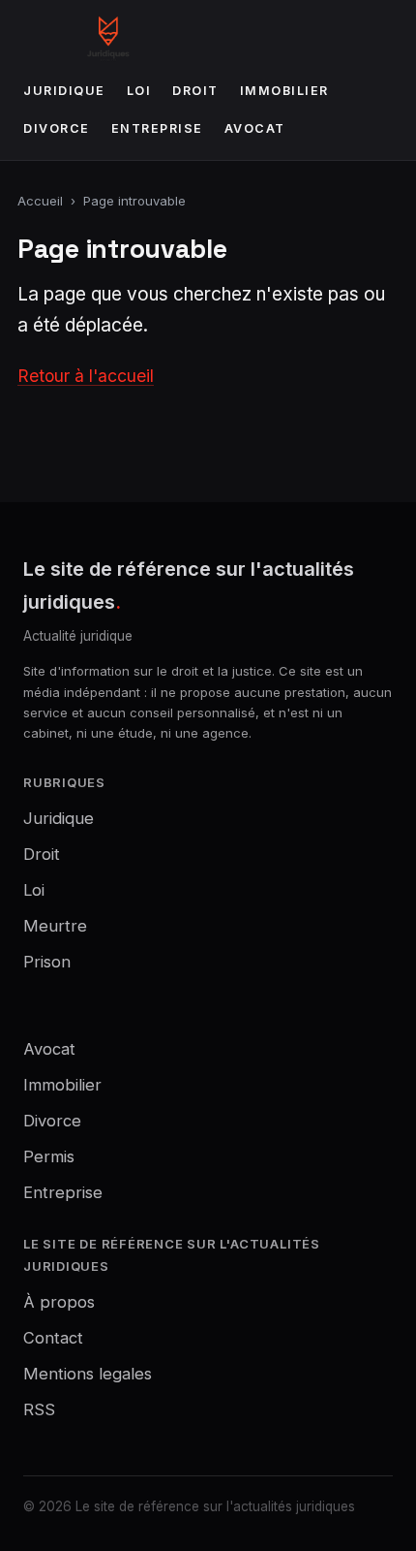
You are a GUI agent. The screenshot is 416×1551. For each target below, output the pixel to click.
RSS (39, 1409)
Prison (47, 961)
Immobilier (284, 90)
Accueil (40, 200)
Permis (48, 1156)
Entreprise (157, 128)
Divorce (56, 128)
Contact (53, 1337)
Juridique (64, 90)
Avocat (254, 128)
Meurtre (55, 925)
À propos (59, 1302)
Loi (139, 90)
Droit (195, 90)
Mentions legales (87, 1373)
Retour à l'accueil (85, 375)
